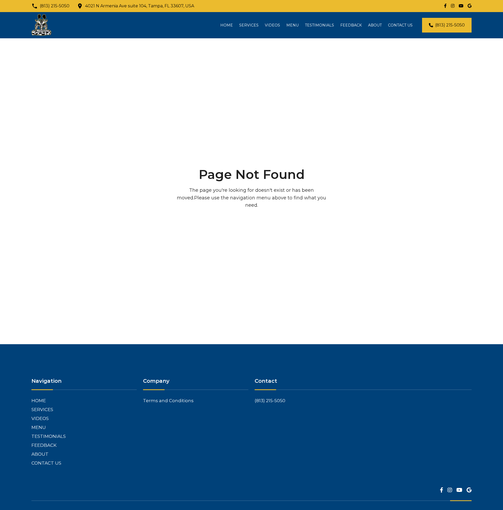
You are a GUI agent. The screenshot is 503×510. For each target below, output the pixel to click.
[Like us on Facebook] (445, 6)
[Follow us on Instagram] (453, 6)
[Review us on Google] (470, 6)
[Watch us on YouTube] (461, 6)
